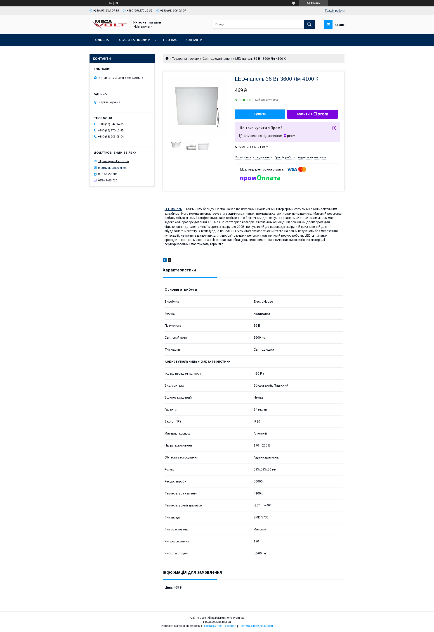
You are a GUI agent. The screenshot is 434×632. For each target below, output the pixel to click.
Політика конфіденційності (255, 625)
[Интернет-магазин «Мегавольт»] (109, 28)
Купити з (304, 114)
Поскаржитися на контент (220, 625)
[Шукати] (309, 24)
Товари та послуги (134, 40)
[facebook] (165, 261)
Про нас (170, 40)
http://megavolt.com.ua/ (113, 161)
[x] (169, 261)
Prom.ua (238, 617)
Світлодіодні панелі (217, 58)
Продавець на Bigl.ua (217, 621)
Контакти (194, 40)
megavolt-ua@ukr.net (112, 167)
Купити (260, 114)
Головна (101, 40)
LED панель (173, 209)
